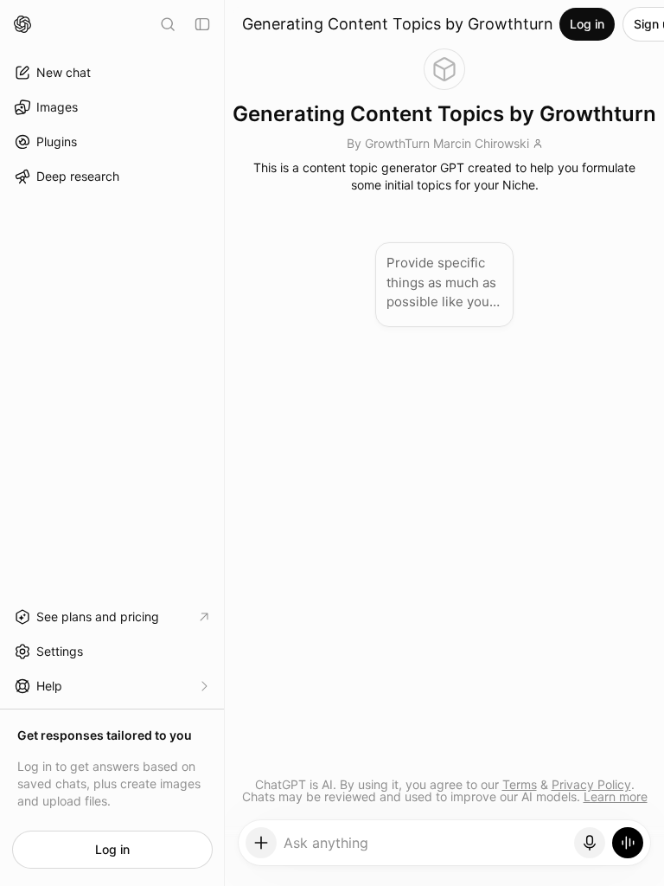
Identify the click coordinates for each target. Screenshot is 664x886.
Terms (519, 784)
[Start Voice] (627, 842)
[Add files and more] (261, 842)
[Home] (22, 24)
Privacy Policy (591, 784)
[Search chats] (167, 24)
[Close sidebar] (202, 24)
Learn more (616, 796)
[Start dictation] (589, 842)
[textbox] (426, 849)
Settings (59, 651)
